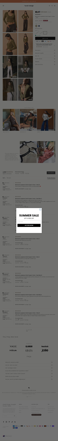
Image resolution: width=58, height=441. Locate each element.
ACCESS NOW (29, 225)
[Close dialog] (40, 209)
